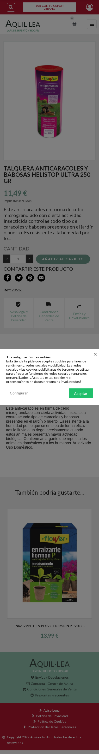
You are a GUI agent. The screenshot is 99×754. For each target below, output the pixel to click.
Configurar (19, 392)
